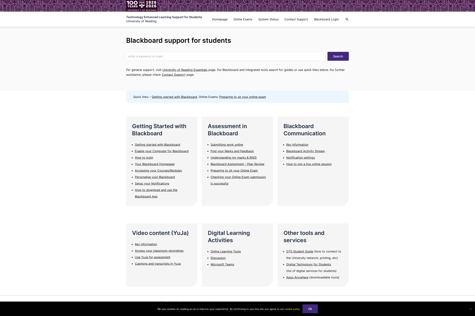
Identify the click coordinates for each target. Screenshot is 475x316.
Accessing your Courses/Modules (158, 170)
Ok (310, 309)
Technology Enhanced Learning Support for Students (164, 17)
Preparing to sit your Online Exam (234, 170)
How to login (144, 157)
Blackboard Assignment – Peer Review (237, 164)
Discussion (218, 258)
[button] (347, 19)
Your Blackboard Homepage (155, 164)
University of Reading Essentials (184, 70)
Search (338, 56)
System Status (268, 19)
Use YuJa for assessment (152, 257)
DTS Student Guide (299, 251)
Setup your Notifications (152, 183)
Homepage (219, 19)
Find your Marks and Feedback (232, 151)
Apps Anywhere (297, 277)
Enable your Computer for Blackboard (162, 151)
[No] (470, 309)
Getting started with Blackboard (174, 97)
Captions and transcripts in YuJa (158, 263)
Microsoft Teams (222, 264)
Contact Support (296, 19)
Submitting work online (227, 144)
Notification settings (300, 157)
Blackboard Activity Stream (305, 151)
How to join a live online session (309, 164)
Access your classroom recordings (159, 251)
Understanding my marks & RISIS (234, 157)
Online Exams (242, 19)
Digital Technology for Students (308, 264)
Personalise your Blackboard (155, 177)
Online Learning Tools (226, 251)
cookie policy (292, 308)
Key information (297, 144)
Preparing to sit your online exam (242, 97)
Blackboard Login (326, 19)
